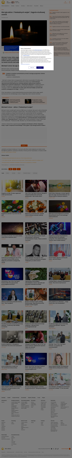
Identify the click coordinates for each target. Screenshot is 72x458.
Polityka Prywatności (26, 55)
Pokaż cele (32, 67)
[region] (36, 58)
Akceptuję (40, 67)
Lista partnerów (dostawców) (25, 64)
